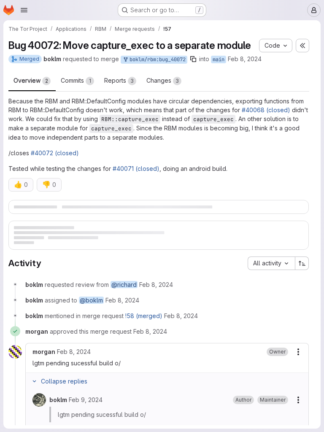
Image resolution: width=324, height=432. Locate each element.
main (218, 59)
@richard (124, 302)
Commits (76, 80)
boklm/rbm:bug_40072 (156, 59)
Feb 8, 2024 (245, 58)
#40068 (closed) (266, 109)
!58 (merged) (143, 334)
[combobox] (271, 281)
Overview (31, 80)
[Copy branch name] (193, 59)
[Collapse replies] (34, 399)
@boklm (91, 318)
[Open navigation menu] (24, 10)
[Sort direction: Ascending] (302, 281)
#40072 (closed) (55, 153)
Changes (162, 80)
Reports (119, 80)
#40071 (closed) (136, 168)
